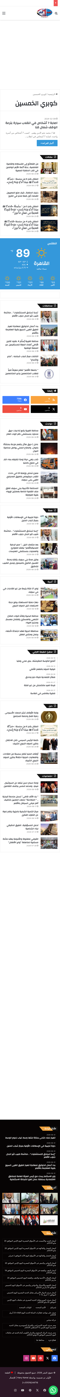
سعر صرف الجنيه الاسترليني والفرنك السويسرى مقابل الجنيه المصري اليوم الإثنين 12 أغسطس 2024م (32, 1326)
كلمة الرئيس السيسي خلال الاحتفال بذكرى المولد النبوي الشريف (22, 742)
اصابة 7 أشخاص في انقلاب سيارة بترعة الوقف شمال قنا (31, 125)
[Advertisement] (30, 53)
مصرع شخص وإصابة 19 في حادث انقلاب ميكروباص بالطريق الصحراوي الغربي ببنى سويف (22, 476)
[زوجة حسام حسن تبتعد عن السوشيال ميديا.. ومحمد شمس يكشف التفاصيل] (49, 787)
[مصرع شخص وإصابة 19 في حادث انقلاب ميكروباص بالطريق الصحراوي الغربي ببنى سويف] (49, 477)
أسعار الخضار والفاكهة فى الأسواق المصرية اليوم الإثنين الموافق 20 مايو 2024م (30, 1249)
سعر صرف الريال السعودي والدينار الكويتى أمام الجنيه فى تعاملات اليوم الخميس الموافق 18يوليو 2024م (31, 1334)
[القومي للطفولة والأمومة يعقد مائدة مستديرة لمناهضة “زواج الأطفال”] (49, 843)
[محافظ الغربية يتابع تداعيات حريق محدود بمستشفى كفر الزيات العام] (49, 435)
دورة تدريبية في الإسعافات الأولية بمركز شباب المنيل (22, 519)
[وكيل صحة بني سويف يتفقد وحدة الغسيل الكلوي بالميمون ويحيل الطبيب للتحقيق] (49, 564)
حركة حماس (51, 1320)
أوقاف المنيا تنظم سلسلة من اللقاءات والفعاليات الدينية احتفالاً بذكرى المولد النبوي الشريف (20, 757)
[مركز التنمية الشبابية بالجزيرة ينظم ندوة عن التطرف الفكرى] (49, 815)
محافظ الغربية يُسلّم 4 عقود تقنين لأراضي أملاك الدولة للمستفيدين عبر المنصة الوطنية (21, 344)
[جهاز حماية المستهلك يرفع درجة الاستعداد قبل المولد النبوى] (49, 606)
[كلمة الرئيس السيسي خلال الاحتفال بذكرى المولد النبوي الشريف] (49, 744)
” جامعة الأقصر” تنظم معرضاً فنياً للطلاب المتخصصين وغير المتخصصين (21, 372)
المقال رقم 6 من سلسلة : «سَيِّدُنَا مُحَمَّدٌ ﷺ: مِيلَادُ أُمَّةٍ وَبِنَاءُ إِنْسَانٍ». (22, 180)
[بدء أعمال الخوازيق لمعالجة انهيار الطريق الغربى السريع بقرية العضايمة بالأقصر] (49, 330)
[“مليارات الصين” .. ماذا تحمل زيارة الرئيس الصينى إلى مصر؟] (30, 1220)
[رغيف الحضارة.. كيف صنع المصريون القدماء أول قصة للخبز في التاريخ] (49, 197)
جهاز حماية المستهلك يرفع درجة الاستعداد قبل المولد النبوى (23, 604)
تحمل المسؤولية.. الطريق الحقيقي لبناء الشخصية (22, 827)
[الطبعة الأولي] (44, 13)
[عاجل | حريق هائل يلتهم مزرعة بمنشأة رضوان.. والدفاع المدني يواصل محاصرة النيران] (49, 448)
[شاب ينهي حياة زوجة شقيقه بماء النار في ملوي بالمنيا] (49, 463)
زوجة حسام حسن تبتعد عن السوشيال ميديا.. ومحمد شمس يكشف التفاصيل (21, 784)
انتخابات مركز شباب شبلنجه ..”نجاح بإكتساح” (22, 358)
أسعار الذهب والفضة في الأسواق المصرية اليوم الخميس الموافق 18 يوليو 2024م (30, 1271)
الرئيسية (52, 94)
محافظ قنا (40, 1340)
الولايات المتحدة (25, 1307)
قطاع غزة (52, 1340)
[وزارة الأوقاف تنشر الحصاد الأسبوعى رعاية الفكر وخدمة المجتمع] (49, 717)
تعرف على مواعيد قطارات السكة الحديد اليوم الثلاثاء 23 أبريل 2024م (32, 1313)
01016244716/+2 (30, 1382)
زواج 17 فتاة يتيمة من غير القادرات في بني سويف (20, 590)
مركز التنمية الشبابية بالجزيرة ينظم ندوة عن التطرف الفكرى (20, 813)
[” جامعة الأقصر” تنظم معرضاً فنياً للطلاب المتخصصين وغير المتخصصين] (49, 374)
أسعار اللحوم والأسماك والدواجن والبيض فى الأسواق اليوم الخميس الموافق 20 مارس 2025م (30, 1286)
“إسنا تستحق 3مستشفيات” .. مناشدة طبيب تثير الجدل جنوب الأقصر (21, 314)
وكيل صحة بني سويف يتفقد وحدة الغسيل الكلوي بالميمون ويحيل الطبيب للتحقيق (20, 563)
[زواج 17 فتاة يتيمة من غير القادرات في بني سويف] (49, 592)
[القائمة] (3, 14)
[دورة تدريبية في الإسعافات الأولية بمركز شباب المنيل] (49, 521)
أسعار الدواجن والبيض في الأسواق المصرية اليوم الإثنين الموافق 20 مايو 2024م (30, 1264)
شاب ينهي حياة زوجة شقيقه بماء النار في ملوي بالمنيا (20, 461)
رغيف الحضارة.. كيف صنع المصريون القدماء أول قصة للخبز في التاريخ (22, 194)
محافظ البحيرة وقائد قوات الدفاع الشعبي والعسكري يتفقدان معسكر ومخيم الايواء (22, 619)
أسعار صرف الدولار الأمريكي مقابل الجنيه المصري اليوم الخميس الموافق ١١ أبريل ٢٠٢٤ (31, 1293)
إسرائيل (53, 1307)
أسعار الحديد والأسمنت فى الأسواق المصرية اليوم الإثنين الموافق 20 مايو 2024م (30, 1242)
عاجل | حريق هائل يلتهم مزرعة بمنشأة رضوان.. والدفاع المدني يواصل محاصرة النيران (20, 447)
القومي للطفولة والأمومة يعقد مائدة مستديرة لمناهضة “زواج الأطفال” (20, 840)
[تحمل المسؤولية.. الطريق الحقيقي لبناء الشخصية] (49, 829)
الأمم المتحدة (41, 1307)
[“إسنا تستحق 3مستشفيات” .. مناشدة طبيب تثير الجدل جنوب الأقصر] (49, 317)
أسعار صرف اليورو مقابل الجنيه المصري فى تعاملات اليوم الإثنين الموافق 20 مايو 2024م (31, 1301)
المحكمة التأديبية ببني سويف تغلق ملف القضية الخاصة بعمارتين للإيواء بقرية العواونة (22, 491)
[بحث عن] (56, 14)
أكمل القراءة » (47, 143)
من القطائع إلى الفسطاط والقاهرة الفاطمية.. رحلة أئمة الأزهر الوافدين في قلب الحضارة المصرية (22, 167)
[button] (53, 1390)
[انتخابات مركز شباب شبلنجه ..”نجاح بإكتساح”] (49, 360)
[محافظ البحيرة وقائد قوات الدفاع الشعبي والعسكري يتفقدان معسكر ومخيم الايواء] (49, 620)
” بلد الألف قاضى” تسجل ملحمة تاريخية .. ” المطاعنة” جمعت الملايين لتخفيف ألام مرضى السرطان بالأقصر (20, 800)
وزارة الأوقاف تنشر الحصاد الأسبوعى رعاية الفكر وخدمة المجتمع (21, 714)
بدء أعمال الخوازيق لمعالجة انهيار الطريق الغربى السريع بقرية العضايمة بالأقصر (22, 329)
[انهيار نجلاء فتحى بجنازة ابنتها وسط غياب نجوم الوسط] (49, 1198)
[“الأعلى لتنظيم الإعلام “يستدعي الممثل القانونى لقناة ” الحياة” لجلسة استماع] (49, 1220)
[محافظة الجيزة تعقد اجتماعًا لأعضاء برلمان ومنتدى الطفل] (49, 635)
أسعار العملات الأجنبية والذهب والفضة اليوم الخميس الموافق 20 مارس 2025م (31, 1279)
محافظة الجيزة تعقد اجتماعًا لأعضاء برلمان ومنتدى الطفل (22, 633)
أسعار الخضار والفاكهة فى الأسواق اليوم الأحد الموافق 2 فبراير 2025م (32, 1256)
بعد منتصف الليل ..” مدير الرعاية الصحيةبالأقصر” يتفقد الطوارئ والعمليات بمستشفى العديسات (23, 548)
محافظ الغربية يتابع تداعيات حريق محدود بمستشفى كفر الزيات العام (22, 432)
